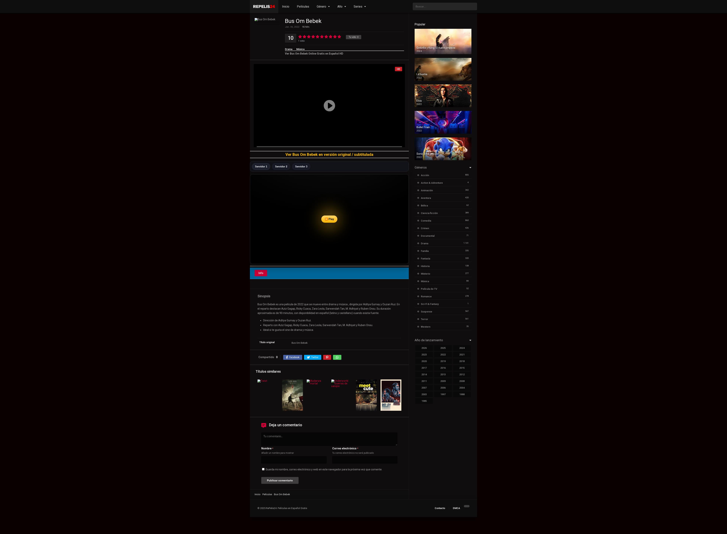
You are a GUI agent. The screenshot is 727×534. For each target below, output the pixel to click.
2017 (424, 367)
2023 (424, 354)
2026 (424, 348)
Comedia (426, 220)
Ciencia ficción (429, 213)
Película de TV (429, 288)
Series (358, 6)
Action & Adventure (432, 182)
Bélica (424, 205)
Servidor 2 (281, 166)
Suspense (426, 311)
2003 (424, 394)
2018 (462, 361)
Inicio (285, 6)
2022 (443, 354)
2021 (462, 354)
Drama (288, 49)
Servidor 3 (301, 166)
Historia (425, 266)
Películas (303, 6)
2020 (424, 361)
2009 (443, 381)
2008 (462, 381)
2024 (462, 348)
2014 (424, 374)
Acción (425, 175)
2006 (443, 387)
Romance (426, 296)
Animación (427, 190)
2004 (462, 387)
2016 (443, 367)
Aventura (426, 198)
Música (300, 49)
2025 (443, 348)
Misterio (425, 273)
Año (339, 6)
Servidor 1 (261, 166)
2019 (443, 361)
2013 (443, 374)
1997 (443, 394)
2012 (462, 374)
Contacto (440, 508)
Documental (427, 235)
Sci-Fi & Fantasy (430, 304)
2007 (424, 387)
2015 (462, 367)
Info (260, 273)
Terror (424, 319)
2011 (424, 381)
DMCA (456, 508)
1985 (424, 401)
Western (425, 326)
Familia (425, 251)
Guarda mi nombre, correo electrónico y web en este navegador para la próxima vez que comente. (324, 469)
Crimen (425, 228)
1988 (462, 394)
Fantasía (425, 258)
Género (321, 6)
